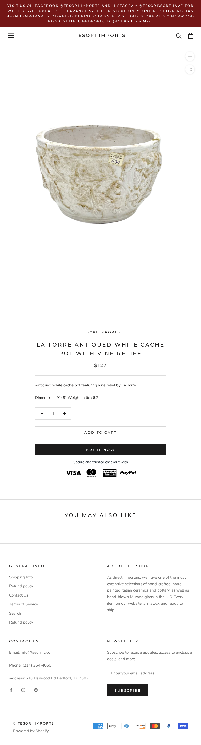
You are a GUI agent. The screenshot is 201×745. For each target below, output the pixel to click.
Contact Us (18, 595)
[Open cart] (190, 36)
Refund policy (21, 586)
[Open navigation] (11, 35)
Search (15, 613)
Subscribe (128, 690)
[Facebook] (11, 690)
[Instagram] (23, 690)
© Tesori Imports (33, 723)
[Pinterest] (36, 690)
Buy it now (100, 450)
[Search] (179, 35)
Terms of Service (23, 604)
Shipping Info (21, 577)
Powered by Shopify (31, 730)
